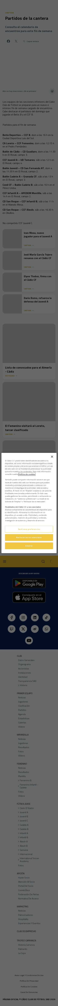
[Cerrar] (52, 456)
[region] (29, 503)
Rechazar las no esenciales (29, 537)
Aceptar (29, 545)
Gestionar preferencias (29, 529)
